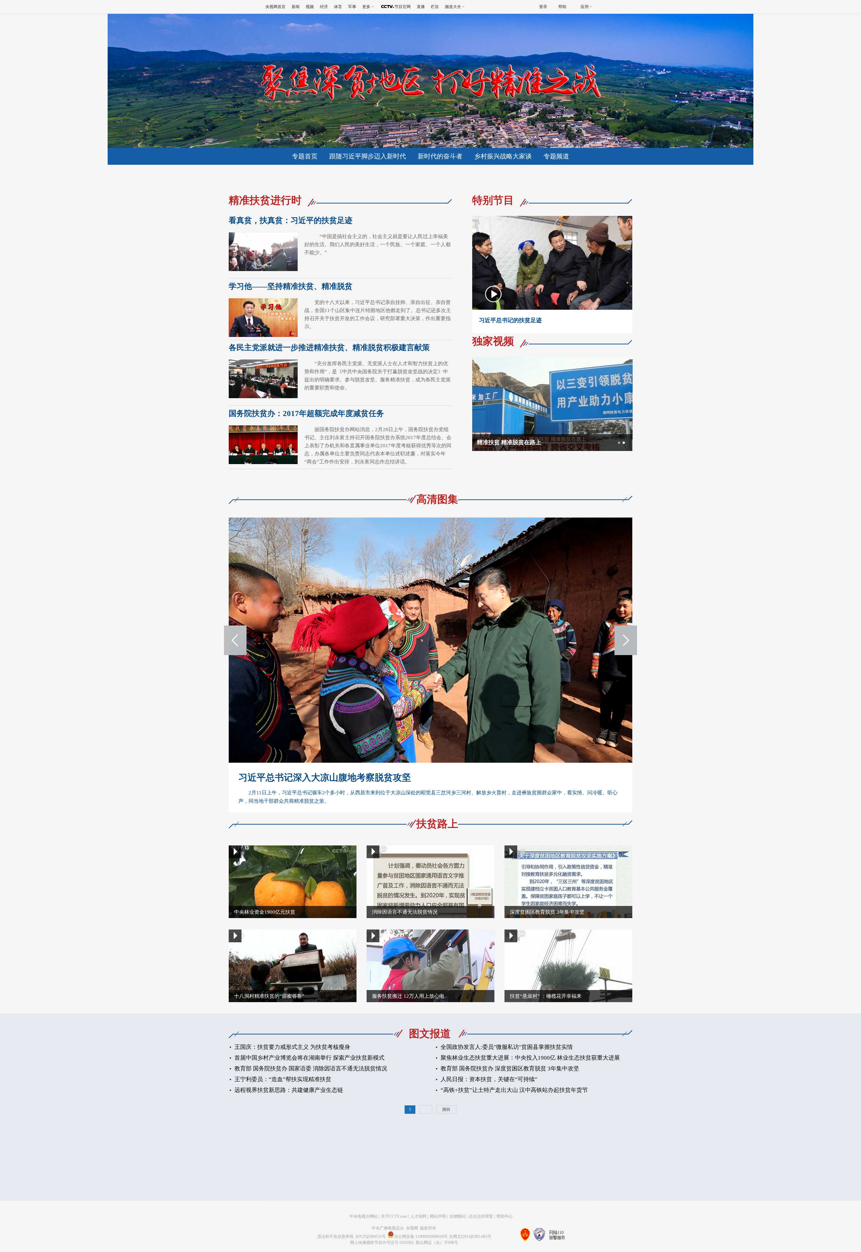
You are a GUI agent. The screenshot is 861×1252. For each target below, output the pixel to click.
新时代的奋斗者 (440, 156)
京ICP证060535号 (370, 1236)
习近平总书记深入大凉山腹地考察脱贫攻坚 (324, 777)
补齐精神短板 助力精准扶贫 (512, 442)
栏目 (435, 6)
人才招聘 (418, 1216)
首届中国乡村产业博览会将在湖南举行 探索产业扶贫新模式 (309, 1058)
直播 (421, 6)
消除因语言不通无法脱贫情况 (405, 912)
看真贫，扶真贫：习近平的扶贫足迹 (290, 220)
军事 (352, 6)
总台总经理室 (481, 1216)
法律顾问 (457, 1216)
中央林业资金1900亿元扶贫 (264, 912)
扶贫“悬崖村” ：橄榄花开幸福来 (546, 996)
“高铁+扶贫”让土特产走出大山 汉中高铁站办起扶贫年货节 (514, 1090)
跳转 (446, 1109)
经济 (324, 6)
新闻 (296, 6)
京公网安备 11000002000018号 (421, 1236)
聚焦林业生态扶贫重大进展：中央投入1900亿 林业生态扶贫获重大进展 (530, 1058)
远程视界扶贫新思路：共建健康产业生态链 (288, 1090)
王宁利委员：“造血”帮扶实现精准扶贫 (282, 1079)
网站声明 (438, 1216)
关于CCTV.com (394, 1216)
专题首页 (304, 156)
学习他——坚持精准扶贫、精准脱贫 (290, 286)
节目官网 (403, 6)
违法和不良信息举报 (335, 1236)
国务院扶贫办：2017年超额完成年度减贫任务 (306, 413)
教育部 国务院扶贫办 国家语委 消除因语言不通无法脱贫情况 (310, 1068)
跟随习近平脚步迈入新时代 (367, 156)
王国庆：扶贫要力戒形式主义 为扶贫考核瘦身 (292, 1047)
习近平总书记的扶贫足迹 (510, 320)
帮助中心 (504, 1216)
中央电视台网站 (363, 1216)
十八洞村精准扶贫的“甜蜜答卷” (269, 996)
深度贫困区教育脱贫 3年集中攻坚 (547, 912)
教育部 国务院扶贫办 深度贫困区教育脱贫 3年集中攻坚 (510, 1068)
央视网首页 (275, 6)
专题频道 (556, 156)
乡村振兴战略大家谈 (503, 156)
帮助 (562, 6)
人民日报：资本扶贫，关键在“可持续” (489, 1079)
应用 (585, 6)
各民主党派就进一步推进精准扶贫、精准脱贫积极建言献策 (329, 347)
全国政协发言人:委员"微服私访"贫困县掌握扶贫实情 (507, 1047)
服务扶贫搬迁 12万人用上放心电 (408, 996)
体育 (338, 6)
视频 (310, 6)
